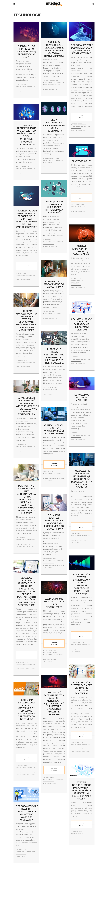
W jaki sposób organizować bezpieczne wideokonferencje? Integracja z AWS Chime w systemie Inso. (28, 406)
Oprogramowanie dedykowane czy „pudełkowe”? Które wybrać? (82, 49)
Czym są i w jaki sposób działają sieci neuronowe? (54, 603)
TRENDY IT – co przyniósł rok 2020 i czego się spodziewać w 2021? (26, 51)
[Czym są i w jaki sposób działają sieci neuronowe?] (54, 587)
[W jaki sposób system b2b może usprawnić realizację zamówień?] (81, 671)
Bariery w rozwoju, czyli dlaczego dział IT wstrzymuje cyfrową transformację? (54, 49)
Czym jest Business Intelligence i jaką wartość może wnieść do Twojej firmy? (54, 522)
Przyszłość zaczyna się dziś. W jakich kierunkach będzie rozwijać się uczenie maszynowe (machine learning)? (54, 703)
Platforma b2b (81, 540)
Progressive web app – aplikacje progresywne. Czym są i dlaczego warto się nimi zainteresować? (26, 218)
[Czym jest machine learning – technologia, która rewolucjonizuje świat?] (54, 806)
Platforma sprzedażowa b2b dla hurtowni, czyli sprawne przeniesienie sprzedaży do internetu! (26, 709)
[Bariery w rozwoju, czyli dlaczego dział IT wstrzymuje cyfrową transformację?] (54, 30)
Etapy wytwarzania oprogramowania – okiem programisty (54, 125)
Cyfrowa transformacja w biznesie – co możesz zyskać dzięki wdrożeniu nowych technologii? (26, 135)
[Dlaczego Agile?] (81, 150)
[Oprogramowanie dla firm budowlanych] (81, 859)
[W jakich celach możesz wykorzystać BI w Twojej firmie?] (54, 414)
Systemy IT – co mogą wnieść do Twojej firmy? (54, 284)
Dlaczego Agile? (81, 161)
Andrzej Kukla (77, 833)
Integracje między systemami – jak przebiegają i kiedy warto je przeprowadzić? (54, 356)
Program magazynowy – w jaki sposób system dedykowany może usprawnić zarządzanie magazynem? (26, 320)
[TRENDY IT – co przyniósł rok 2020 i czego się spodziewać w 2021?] (26, 32)
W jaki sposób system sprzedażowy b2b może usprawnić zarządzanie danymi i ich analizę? (81, 584)
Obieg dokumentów (77, 749)
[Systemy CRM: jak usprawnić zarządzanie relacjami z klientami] (81, 307)
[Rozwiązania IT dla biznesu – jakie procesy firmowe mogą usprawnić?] (54, 188)
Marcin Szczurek (50, 389)
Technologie (25, 91)
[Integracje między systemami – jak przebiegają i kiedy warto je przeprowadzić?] (54, 338)
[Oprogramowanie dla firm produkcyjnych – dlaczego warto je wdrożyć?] (26, 794)
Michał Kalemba (49, 652)
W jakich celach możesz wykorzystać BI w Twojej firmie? (54, 429)
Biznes (18, 91)
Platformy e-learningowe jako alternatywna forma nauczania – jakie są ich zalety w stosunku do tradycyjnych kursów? (26, 499)
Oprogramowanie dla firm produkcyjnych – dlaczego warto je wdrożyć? (27, 813)
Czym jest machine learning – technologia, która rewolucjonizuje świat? (54, 825)
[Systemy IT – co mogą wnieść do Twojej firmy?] (54, 268)
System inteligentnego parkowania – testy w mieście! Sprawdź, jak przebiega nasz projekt (81, 790)
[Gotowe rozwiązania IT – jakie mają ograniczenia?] (81, 233)
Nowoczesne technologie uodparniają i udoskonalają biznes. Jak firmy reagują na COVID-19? (81, 479)
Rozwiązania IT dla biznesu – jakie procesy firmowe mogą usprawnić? (54, 207)
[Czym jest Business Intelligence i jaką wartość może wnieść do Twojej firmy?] (54, 502)
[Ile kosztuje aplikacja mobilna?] (81, 383)
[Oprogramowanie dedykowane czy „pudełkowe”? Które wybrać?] (81, 31)
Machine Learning (49, 659)
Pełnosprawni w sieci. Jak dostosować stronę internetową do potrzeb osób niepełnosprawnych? (29, 895)
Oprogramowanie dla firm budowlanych (82, 874)
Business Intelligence (56, 478)
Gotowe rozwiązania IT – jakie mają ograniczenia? (81, 250)
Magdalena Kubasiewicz (53, 313)
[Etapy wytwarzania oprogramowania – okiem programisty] (54, 109)
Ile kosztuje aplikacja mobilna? (81, 397)
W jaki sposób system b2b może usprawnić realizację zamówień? (81, 688)
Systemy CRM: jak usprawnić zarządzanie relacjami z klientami (81, 324)
